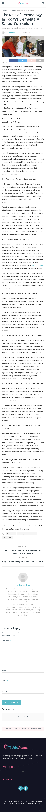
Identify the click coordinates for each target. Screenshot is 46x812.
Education (11, 534)
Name (5, 670)
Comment (6, 641)
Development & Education (25, 11)
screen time (31, 534)
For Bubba (11, 11)
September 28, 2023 (30, 33)
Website (5, 691)
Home (4, 11)
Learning (21, 534)
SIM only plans (37, 265)
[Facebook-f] (25, 788)
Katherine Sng (13, 33)
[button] (23, 771)
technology (7, 537)
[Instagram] (20, 788)
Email (5, 681)
